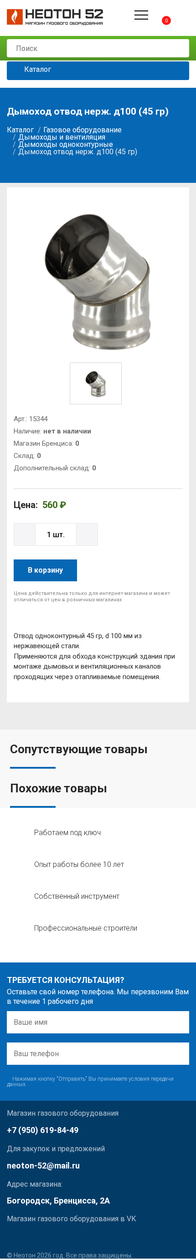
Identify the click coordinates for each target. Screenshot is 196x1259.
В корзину (45, 570)
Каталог (36, 70)
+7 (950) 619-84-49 (42, 1130)
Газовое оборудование (82, 130)
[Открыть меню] (141, 15)
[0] (158, 14)
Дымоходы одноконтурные (65, 144)
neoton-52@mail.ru (43, 1165)
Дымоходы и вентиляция (61, 137)
